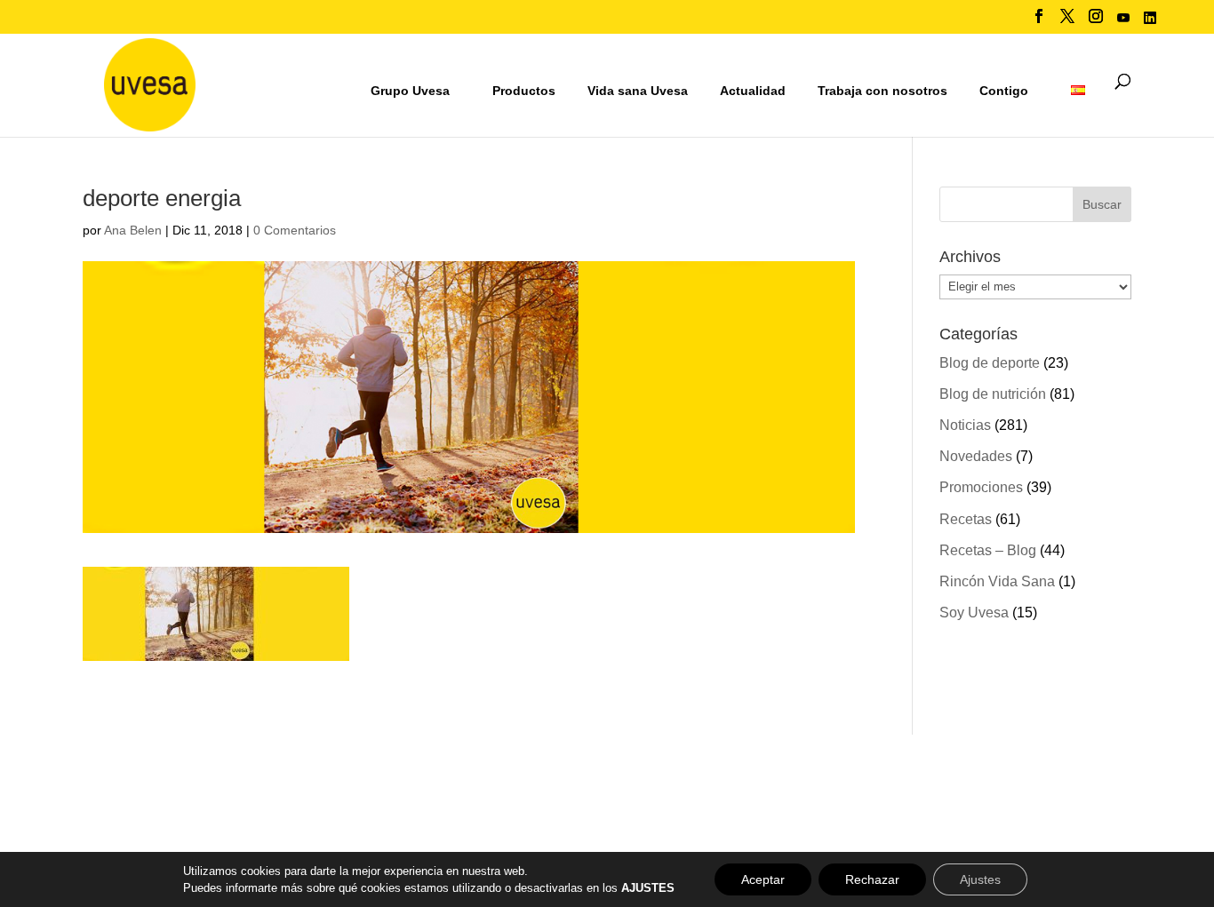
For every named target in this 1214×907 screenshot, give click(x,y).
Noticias (965, 425)
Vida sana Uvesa (637, 91)
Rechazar (872, 879)
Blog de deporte (989, 362)
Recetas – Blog (987, 550)
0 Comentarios (294, 230)
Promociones (981, 487)
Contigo (1003, 91)
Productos (523, 91)
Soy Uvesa (974, 612)
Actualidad (753, 91)
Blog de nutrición (992, 394)
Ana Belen (133, 230)
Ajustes (980, 879)
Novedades (975, 456)
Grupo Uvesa (410, 91)
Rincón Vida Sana (997, 581)
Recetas (965, 519)
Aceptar (763, 879)
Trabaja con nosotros (882, 91)
